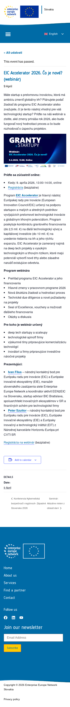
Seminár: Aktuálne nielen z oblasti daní (56, 503)
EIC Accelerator (27, 195)
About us (10, 575)
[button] (8, 34)
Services (10, 583)
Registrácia (15, 187)
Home (8, 568)
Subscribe (12, 648)
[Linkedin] (13, 617)
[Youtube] (21, 617)
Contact (9, 598)
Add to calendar (23, 460)
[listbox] (53, 34)
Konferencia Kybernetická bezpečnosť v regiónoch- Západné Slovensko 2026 (28, 503)
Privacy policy (12, 699)
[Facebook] (5, 617)
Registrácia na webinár (19, 442)
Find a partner (15, 590)
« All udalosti (13, 52)
